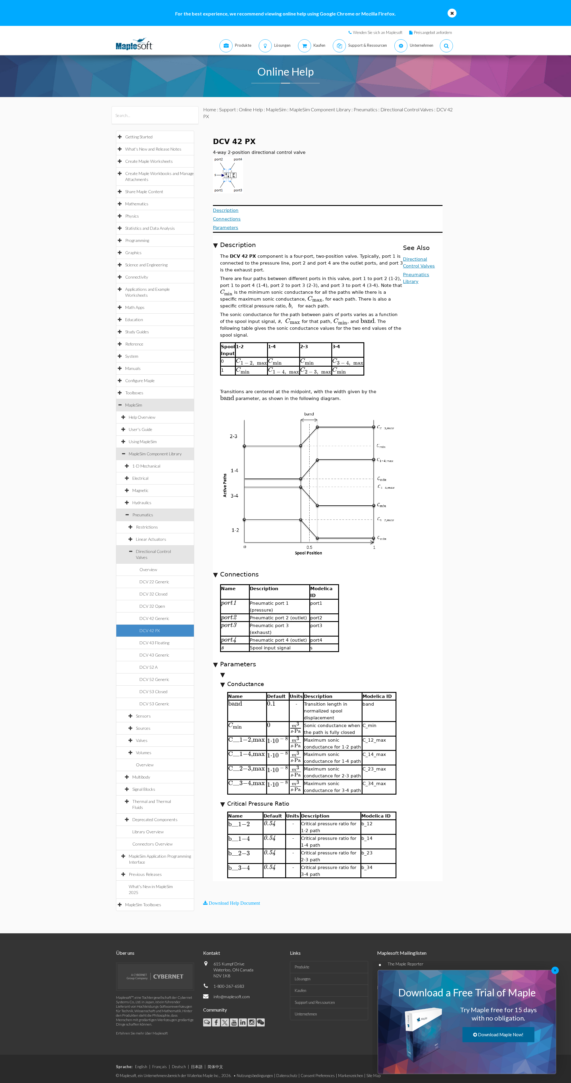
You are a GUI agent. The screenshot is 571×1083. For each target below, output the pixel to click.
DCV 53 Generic (154, 703)
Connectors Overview (152, 843)
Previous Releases (145, 874)
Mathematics (136, 203)
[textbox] (227, 292)
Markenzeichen (350, 1075)
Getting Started (139, 136)
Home (209, 109)
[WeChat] (261, 1022)
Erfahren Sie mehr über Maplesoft (142, 1033)
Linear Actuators (151, 539)
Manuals (133, 368)
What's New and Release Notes (153, 148)
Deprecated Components (155, 819)
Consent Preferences (318, 1075)
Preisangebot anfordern (433, 32)
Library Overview (148, 831)
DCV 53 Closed (153, 691)
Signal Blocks (143, 789)
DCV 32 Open (152, 606)
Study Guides (137, 331)
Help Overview (142, 417)
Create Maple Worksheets (149, 161)
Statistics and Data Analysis (150, 228)
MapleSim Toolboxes (143, 904)
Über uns (125, 953)
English (141, 1066)
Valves (142, 740)
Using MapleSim (143, 441)
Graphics (133, 252)
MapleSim (133, 404)
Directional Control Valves (406, 109)
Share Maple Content (144, 191)
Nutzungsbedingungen (255, 1075)
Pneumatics (142, 514)
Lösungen (302, 978)
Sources (143, 728)
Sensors (143, 715)
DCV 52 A (148, 667)
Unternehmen (306, 1014)
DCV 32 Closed (153, 593)
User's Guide (140, 429)
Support (227, 109)
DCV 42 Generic (154, 618)
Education (134, 319)
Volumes (143, 752)
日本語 (197, 1066)
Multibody (141, 776)
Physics (132, 215)
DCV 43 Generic (154, 654)
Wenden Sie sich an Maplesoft (377, 32)
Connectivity (136, 276)
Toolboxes (134, 392)
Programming (137, 240)
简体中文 (215, 1066)
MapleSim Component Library (155, 453)
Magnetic (140, 490)
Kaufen (300, 990)
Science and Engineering (146, 264)
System (131, 356)
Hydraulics (141, 502)
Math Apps (135, 307)
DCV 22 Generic (154, 581)
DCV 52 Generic (154, 679)
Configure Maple (140, 380)
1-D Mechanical (146, 465)
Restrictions (147, 526)
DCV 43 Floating (154, 642)
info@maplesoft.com (232, 996)
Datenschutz (286, 1075)
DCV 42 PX (149, 630)
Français (159, 1066)
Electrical (140, 478)
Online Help (251, 109)
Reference (134, 343)
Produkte (302, 967)
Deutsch (179, 1066)
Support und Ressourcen (315, 1002)
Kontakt (211, 953)
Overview (148, 569)
